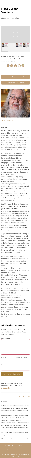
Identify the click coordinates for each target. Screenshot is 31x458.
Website (4, 365)
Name (3, 357)
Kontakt (19, 445)
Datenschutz (15, 457)
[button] (8, 65)
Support (7, 445)
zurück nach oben (23, 396)
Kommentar (6, 338)
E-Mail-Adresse (21, 357)
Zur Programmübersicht (16, 77)
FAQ (13, 445)
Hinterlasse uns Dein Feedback (15, 82)
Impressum (9, 449)
